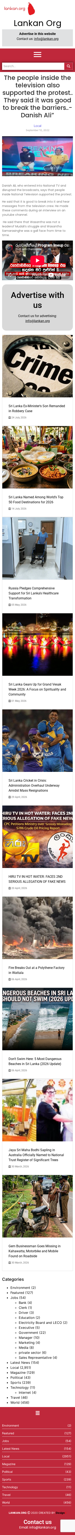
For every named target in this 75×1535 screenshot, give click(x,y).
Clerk (23, 1308)
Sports (15, 1382)
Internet (25, 1392)
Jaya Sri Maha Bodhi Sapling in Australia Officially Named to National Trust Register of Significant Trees (36, 1155)
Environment (20, 1288)
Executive (26, 1327)
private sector (30, 1352)
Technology (19, 1387)
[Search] (68, 66)
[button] (37, 1413)
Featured (17, 1293)
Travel (15, 1397)
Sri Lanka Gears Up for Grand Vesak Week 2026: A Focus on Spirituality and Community (37, 689)
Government (28, 1332)
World (15, 1402)
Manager (25, 1337)
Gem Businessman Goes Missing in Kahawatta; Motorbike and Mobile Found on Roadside (35, 1251)
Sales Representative (35, 1357)
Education (27, 1318)
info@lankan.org (46, 39)
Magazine (18, 1372)
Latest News (20, 1362)
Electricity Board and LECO (40, 1322)
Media (23, 1347)
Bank (22, 1303)
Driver (23, 1313)
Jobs (14, 1298)
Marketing (27, 1342)
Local (14, 1367)
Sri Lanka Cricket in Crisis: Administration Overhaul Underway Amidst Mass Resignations (34, 785)
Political (16, 1377)
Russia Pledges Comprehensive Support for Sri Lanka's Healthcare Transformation (34, 593)
